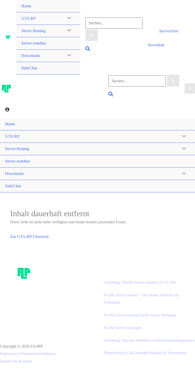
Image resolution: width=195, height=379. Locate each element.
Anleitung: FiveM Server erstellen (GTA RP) (140, 282)
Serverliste (156, 45)
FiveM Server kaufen (121, 315)
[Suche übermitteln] (91, 35)
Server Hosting (33, 31)
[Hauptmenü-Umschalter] (190, 88)
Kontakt (170, 340)
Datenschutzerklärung (37, 353)
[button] (88, 49)
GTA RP (28, 18)
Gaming (139, 353)
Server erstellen (33, 43)
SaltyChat (29, 68)
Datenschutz (114, 353)
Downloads (30, 55)
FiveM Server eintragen (123, 328)
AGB (128, 353)
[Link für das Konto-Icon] (7, 110)
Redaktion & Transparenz (166, 353)
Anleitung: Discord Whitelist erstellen (134, 340)
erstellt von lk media (16, 361)
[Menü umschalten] (68, 18)
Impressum (9, 353)
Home (26, 6)
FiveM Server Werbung (157, 315)
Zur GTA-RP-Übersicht (29, 236)
